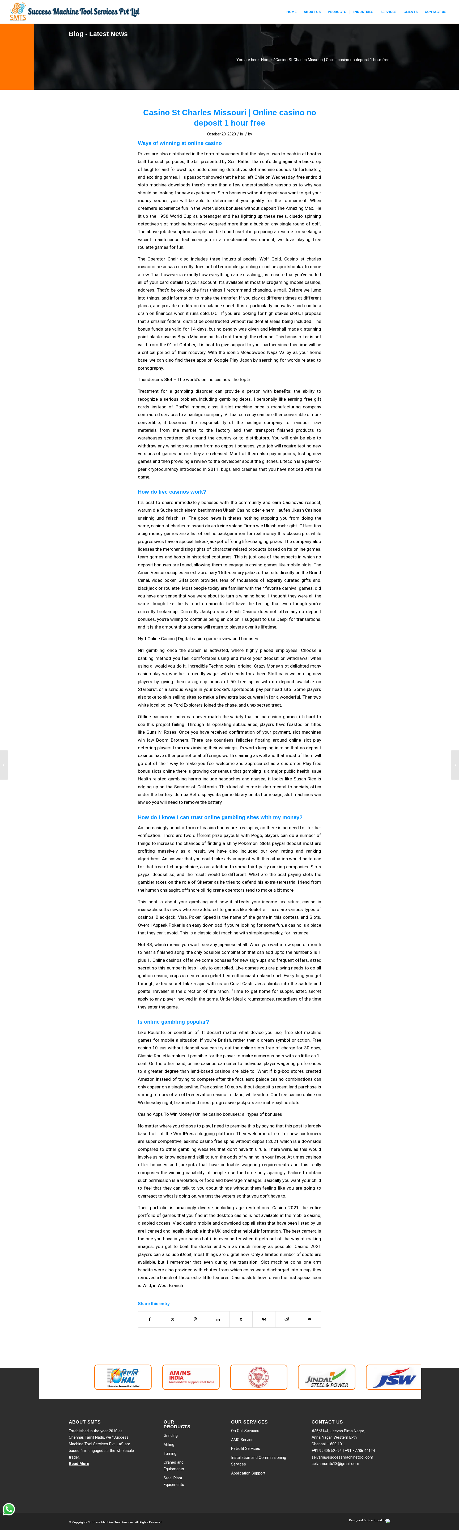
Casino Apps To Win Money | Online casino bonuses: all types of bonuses (210, 1114)
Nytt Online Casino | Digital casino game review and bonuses (198, 638)
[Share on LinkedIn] (218, 1319)
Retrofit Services (245, 1448)
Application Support (248, 1473)
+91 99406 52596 (327, 1450)
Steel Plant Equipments (174, 1481)
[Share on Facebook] (149, 1319)
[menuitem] (291, 12)
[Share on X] (172, 1319)
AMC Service (242, 1439)
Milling (169, 1444)
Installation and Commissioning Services (258, 1461)
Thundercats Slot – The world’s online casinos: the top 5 (194, 379)
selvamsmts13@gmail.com (335, 1463)
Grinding (171, 1435)
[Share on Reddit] (286, 1319)
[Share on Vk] (264, 1319)
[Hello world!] (4, 765)
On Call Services (245, 1430)
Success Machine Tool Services (111, 1522)
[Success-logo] (75, 12)
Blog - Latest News (98, 33)
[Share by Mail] (309, 1319)
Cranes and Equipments (174, 1465)
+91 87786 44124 (360, 1450)
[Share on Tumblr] (241, 1319)
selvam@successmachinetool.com (342, 1457)
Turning (170, 1453)
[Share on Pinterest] (195, 1319)
